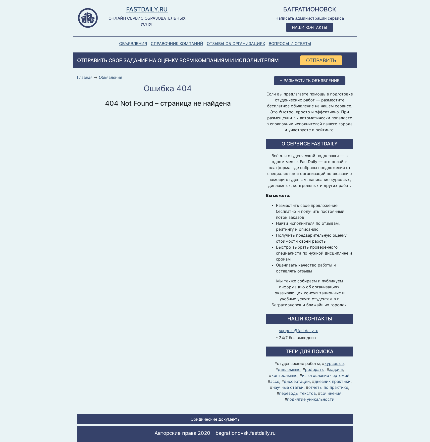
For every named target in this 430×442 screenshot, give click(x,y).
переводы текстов (297, 393)
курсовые (334, 363)
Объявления (110, 77)
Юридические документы (215, 419)
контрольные (284, 375)
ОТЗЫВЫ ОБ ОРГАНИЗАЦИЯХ (236, 43)
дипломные (289, 369)
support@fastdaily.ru (298, 330)
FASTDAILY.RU (147, 9)
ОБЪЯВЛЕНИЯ (133, 43)
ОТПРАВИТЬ (321, 60)
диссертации (297, 381)
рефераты (314, 369)
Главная (85, 77)
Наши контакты (309, 27)
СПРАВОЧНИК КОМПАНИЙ (177, 43)
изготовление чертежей (325, 375)
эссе (274, 381)
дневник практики (333, 381)
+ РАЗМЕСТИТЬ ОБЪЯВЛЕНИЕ (309, 80)
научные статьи (288, 387)
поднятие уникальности (310, 399)
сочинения (331, 393)
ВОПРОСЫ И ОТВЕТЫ (290, 43)
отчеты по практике (328, 387)
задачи (336, 369)
